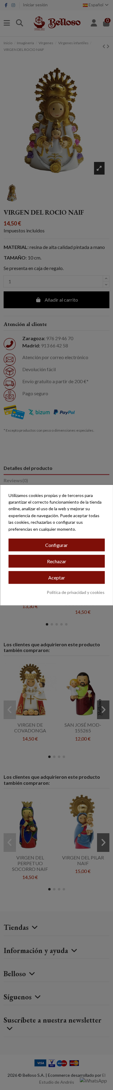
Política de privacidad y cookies (76, 592)
